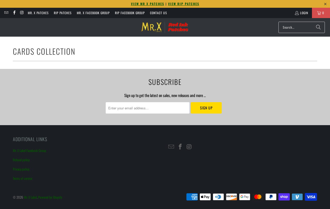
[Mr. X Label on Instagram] (22, 13)
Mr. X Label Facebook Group (29, 150)
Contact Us (158, 13)
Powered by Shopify (50, 197)
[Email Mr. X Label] (6, 13)
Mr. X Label (30, 197)
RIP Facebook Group (130, 13)
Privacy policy (21, 169)
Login (304, 13)
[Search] (318, 27)
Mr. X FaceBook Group (93, 13)
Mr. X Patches (38, 13)
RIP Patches (63, 13)
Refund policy (21, 159)
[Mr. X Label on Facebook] (14, 13)
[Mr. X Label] (164, 27)
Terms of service (22, 178)
